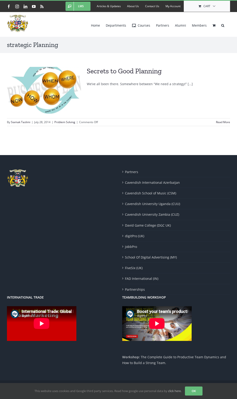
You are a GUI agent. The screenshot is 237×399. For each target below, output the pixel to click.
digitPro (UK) (134, 236)
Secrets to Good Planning (124, 71)
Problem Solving (64, 122)
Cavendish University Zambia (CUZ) (152, 214)
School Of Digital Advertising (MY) (151, 257)
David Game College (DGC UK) (148, 225)
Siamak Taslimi (20, 122)
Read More (223, 122)
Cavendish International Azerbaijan (152, 182)
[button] (222, 24)
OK (194, 391)
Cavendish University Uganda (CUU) (152, 204)
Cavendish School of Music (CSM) (150, 193)
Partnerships (135, 289)
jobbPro (131, 246)
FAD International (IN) (141, 278)
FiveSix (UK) (134, 268)
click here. (174, 391)
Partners (131, 172)
